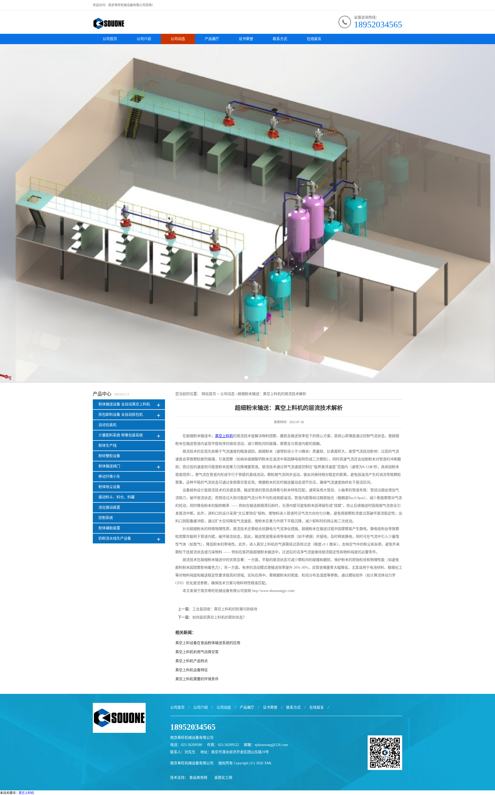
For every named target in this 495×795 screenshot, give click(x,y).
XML (268, 763)
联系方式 (280, 39)
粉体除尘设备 (109, 487)
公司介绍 (144, 39)
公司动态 (178, 39)
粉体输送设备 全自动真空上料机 (124, 404)
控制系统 (105, 518)
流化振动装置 (109, 507)
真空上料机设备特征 (191, 670)
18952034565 (378, 24)
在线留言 (314, 39)
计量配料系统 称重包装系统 (120, 435)
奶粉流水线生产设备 (114, 538)
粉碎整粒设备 (109, 456)
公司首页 (110, 39)
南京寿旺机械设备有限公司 (191, 763)
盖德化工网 (223, 778)
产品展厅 (212, 39)
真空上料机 (26, 793)
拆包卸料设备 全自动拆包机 (120, 414)
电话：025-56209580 (186, 745)
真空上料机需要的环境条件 (197, 679)
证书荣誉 (246, 39)
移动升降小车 (109, 476)
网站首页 (209, 394)
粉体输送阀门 (109, 466)
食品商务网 (198, 778)
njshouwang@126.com (271, 745)
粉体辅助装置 (109, 528)
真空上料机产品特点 (191, 661)
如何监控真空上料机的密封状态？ (219, 617)
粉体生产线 (107, 445)
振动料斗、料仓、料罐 (116, 497)
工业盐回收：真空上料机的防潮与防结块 (224, 609)
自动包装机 (107, 425)
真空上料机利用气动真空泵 (197, 652)
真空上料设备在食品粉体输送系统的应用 (207, 643)
